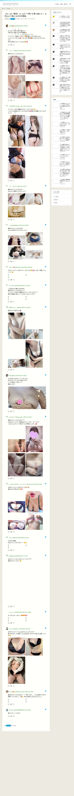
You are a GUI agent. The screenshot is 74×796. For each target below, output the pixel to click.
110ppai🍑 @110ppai (14, 25)
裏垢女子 (12, 18)
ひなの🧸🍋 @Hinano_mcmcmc (17, 697)
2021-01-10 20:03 (23, 25)
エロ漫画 (56, 196)
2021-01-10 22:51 (26, 634)
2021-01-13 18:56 (27, 618)
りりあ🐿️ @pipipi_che (14, 225)
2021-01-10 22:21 (22, 186)
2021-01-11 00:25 (26, 307)
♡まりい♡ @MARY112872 (15, 618)
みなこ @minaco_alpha (14, 537)
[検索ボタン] (70, 4)
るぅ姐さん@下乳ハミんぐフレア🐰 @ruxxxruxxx (21, 484)
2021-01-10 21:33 (27, 106)
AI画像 (55, 202)
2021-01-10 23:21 (26, 285)
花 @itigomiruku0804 (14, 556)
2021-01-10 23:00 (24, 225)
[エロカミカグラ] (10, 4)
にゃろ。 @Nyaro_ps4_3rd (15, 50)
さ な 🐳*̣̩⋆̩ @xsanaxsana (15, 285)
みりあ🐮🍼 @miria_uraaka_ (16, 417)
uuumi (18, 18)
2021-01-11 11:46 (25, 537)
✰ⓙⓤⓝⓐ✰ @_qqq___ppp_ (16, 106)
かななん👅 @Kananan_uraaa (16, 267)
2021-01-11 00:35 (22, 375)
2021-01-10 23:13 (28, 267)
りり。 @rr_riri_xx (13, 186)
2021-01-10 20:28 (26, 50)
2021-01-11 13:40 (23, 556)
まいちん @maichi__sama (15, 634)
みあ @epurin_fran (13, 375)
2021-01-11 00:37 (27, 417)
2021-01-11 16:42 (29, 697)
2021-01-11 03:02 (38, 484)
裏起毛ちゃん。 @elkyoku (15, 307)
